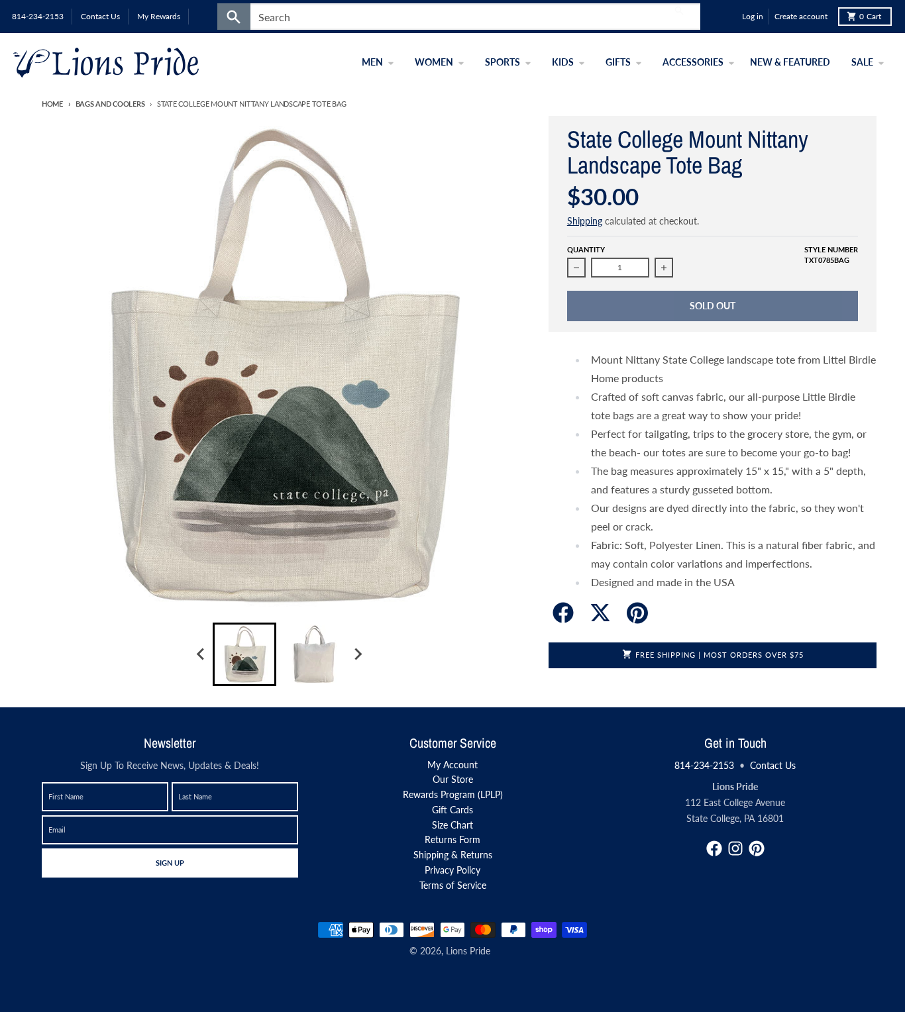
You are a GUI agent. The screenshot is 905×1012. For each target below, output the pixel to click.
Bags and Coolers (110, 103)
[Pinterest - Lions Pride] (757, 848)
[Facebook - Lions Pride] (714, 848)
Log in (752, 16)
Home (52, 103)
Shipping (584, 221)
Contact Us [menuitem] (100, 16)
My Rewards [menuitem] (158, 16)
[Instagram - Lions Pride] (735, 848)
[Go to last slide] (200, 654)
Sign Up (169, 862)
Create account (800, 16)
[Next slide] (357, 654)
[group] (244, 654)
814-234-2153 (704, 765)
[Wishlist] (729, 17)
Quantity (586, 249)
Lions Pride (468, 950)
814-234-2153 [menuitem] (38, 16)
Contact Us (773, 765)
